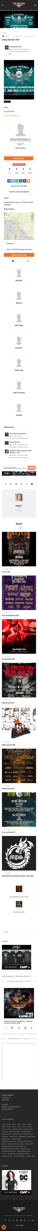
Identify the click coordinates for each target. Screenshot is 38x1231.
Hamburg (22, 1136)
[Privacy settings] (3, 1227)
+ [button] (6, 215)
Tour (29, 1156)
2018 (30, 1124)
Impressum (22, 1215)
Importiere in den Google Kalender (19, 191)
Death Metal (7, 1134)
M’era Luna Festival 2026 (8, 832)
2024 (30, 1126)
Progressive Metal (9, 1151)
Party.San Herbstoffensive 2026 (10, 615)
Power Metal (25, 1148)
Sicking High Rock (18, 158)
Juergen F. (7, 36)
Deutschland (18, 1134)
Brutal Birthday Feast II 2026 (19, 896)
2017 (25, 1124)
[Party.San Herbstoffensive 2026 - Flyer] (19, 593)
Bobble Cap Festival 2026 (8, 745)
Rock (4, 1153)
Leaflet (15, 239)
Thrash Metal (7, 1156)
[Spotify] (21, 1220)
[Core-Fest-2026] (19, 549)
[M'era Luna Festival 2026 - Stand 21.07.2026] (19, 809)
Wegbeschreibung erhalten (19, 255)
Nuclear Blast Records (11, 1148)
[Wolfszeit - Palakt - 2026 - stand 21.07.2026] (19, 766)
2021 (14, 1126)
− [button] (6, 218)
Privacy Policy (30, 239)
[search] (34, 932)
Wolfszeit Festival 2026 (8, 788)
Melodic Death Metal (25, 1141)
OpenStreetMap (22, 239)
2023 (25, 1126)
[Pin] (16, 484)
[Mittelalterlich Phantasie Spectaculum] (19, 853)
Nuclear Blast (21, 1146)
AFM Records (17, 1129)
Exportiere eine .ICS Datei (19, 186)
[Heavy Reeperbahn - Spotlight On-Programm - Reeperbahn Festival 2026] (19, 636)
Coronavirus (26, 1131)
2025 (4, 1129)
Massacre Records (9, 1141)
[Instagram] (13, 1220)
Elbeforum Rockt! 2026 (8, 703)
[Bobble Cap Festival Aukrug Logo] (19, 723)
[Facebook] (5, 1220)
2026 (9, 1129)
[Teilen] (5, 484)
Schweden (11, 1153)
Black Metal (28, 1129)
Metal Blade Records (16, 1144)
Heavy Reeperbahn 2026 (8, 659)
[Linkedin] (17, 1220)
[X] (9, 1220)
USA (34, 1156)
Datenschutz (29, 1215)
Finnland (14, 1136)
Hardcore (31, 1136)
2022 (19, 1126)
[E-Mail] (21, 484)
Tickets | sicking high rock (11, 115)
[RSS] (25, 1220)
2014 (9, 1124)
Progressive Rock (24, 1151)
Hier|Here (16, 1106)
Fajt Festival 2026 (19, 911)
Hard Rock (6, 1139)
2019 (4, 1126)
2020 (9, 1126)
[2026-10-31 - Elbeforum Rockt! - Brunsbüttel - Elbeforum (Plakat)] (19, 680)
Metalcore (29, 1144)
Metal (5, 1144)
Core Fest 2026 (6, 572)
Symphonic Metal (24, 1153)
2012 (4, 1124)
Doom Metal (29, 1134)
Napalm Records (8, 1146)
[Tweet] (11, 484)
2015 (14, 1124)
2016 (19, 1124)
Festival (6, 1136)
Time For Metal (19, 1156)
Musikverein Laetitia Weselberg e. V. (20, 139)
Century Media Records (11, 1131)
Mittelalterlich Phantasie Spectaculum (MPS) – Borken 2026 (18, 876)
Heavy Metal (16, 1139)
